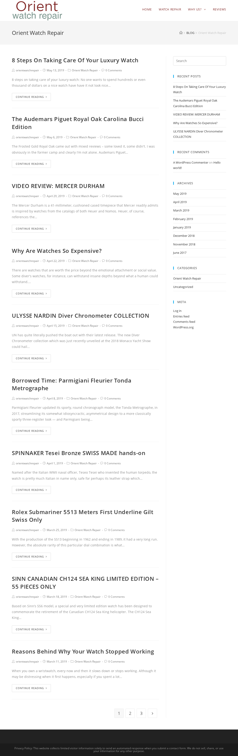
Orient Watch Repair (85, 70)
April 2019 (180, 202)
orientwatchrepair (27, 70)
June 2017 (179, 253)
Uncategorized (183, 287)
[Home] (180, 33)
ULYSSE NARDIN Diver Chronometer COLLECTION (80, 315)
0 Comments (114, 70)
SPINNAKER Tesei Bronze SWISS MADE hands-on (78, 453)
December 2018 (184, 236)
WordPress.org (183, 327)
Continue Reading (30, 97)
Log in (177, 311)
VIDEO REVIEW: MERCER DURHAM (58, 186)
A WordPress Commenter (190, 162)
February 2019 (183, 219)
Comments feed (184, 322)
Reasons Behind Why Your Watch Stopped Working (83, 651)
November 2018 (184, 244)
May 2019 (179, 193)
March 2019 (181, 210)
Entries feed (181, 316)
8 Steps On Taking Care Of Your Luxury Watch (75, 60)
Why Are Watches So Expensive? (57, 250)
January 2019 (182, 227)
